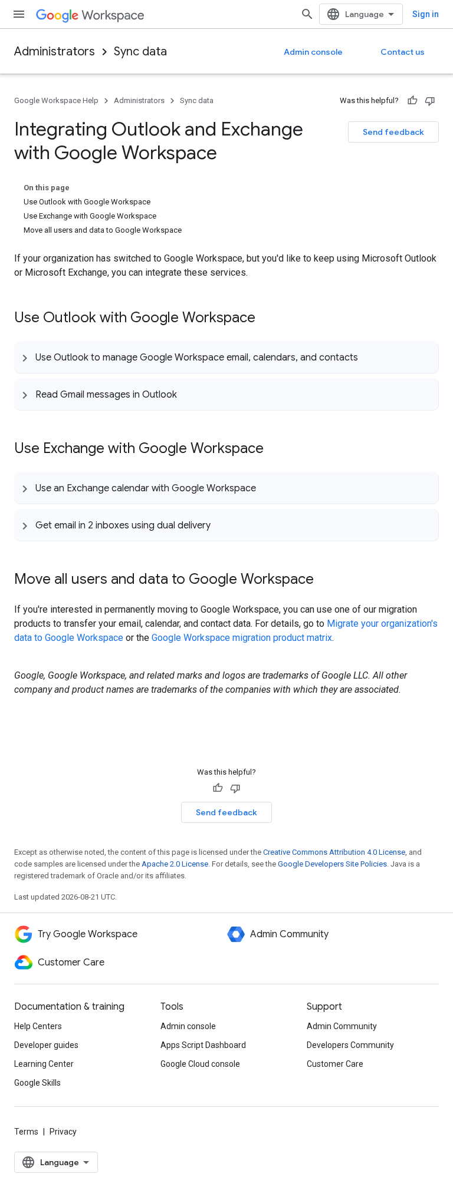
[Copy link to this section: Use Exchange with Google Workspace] (275, 449)
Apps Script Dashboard (203, 1045)
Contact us (402, 52)
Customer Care (335, 1064)
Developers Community (350, 1045)
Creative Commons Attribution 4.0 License (334, 852)
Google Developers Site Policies (332, 863)
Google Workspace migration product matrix (242, 637)
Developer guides (46, 1045)
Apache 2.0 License (175, 863)
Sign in (425, 14)
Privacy (63, 1131)
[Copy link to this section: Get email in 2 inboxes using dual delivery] (222, 525)
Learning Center (44, 1064)
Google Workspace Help (56, 100)
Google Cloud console (200, 1064)
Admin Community (342, 1026)
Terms (26, 1131)
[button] (226, 357)
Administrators (54, 51)
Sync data (140, 51)
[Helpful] (412, 101)
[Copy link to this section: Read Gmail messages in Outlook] (189, 394)
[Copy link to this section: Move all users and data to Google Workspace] (325, 580)
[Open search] (307, 14)
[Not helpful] (430, 101)
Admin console (313, 52)
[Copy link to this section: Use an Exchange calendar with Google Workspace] (268, 488)
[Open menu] (19, 14)
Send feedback (393, 132)
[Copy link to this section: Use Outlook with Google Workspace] (267, 319)
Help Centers (38, 1026)
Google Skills (37, 1082)
